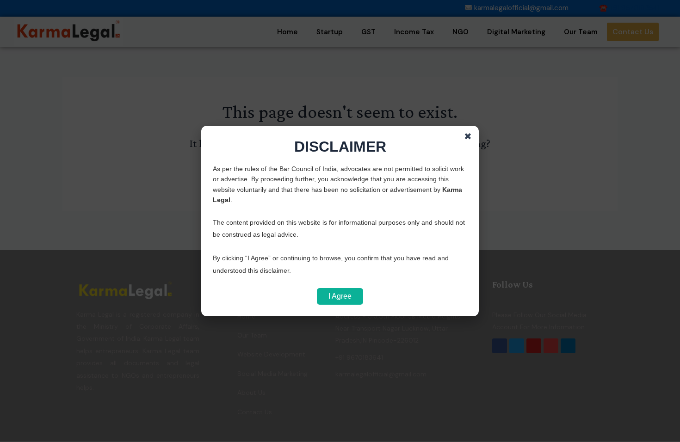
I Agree (340, 296)
